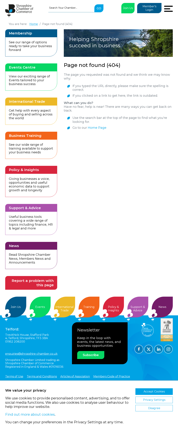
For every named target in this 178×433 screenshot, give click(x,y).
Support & (138, 308)
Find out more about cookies (30, 414)
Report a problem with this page (33, 283)
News (162, 307)
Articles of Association (75, 376)
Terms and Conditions (42, 376)
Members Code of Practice (111, 376)
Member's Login (149, 8)
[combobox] (71, 7)
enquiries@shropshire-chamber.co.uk (31, 353)
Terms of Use (14, 376)
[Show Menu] (168, 8)
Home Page (97, 128)
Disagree (154, 408)
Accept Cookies (154, 391)
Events (40, 307)
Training (89, 307)
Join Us (128, 8)
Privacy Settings (154, 399)
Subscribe (91, 355)
